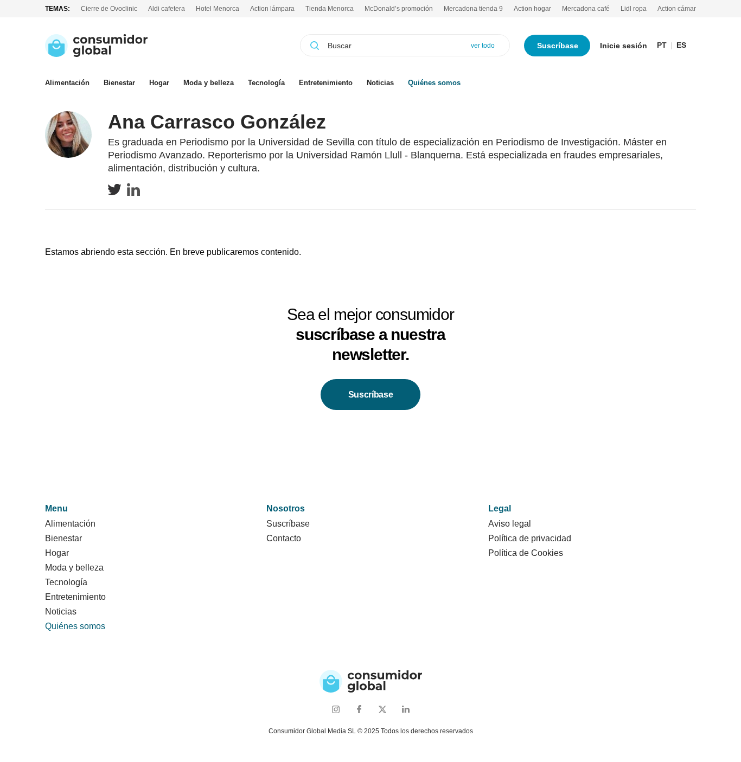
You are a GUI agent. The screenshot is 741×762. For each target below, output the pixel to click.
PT (662, 45)
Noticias (380, 83)
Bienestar (119, 83)
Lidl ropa (634, 8)
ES (681, 45)
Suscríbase (557, 45)
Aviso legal (509, 523)
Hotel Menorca (217, 8)
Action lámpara (272, 8)
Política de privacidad (529, 538)
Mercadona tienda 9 (473, 8)
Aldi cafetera (166, 8)
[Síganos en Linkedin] (405, 709)
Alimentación (67, 83)
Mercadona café (586, 8)
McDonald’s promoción (399, 8)
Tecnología (266, 83)
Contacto (283, 538)
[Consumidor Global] (96, 45)
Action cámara (678, 8)
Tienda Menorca (329, 8)
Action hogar (532, 8)
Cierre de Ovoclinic (109, 8)
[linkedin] (133, 189)
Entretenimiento (326, 83)
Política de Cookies (525, 553)
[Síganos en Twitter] (382, 709)
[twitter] (114, 189)
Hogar (159, 83)
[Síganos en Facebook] (359, 709)
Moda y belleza (208, 83)
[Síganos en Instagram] (335, 709)
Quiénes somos (434, 83)
